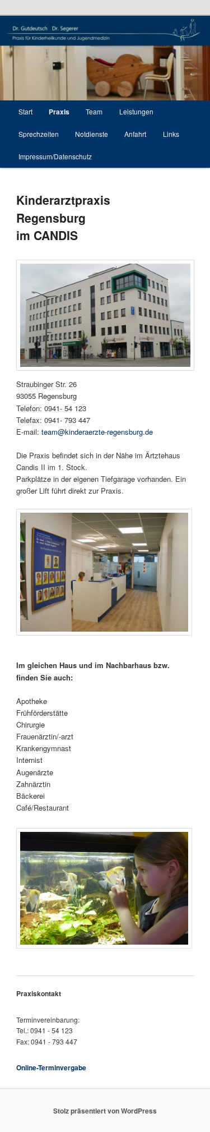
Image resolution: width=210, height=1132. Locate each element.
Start (25, 111)
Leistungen (136, 111)
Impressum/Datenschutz (55, 156)
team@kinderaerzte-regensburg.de (97, 431)
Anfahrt (135, 134)
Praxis (59, 112)
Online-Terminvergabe (51, 1067)
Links (171, 134)
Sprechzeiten (38, 134)
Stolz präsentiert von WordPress (105, 1111)
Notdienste (91, 134)
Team (94, 111)
